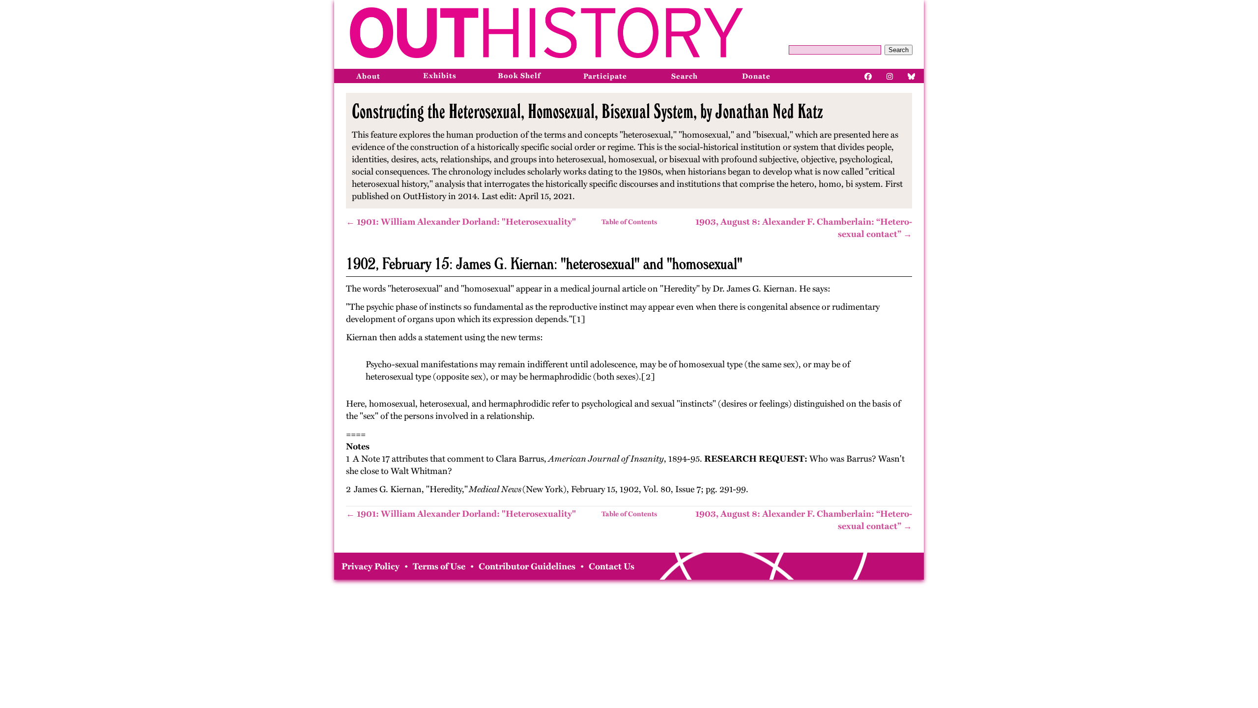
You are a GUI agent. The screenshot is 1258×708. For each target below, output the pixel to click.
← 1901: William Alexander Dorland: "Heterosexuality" (461, 221)
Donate (756, 76)
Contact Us (611, 566)
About (368, 76)
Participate (605, 76)
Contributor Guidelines (527, 566)
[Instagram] (890, 76)
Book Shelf (519, 75)
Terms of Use (439, 566)
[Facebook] (868, 76)
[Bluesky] (911, 76)
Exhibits (440, 75)
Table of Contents (629, 222)
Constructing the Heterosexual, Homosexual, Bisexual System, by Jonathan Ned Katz (587, 111)
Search (898, 50)
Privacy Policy (371, 566)
